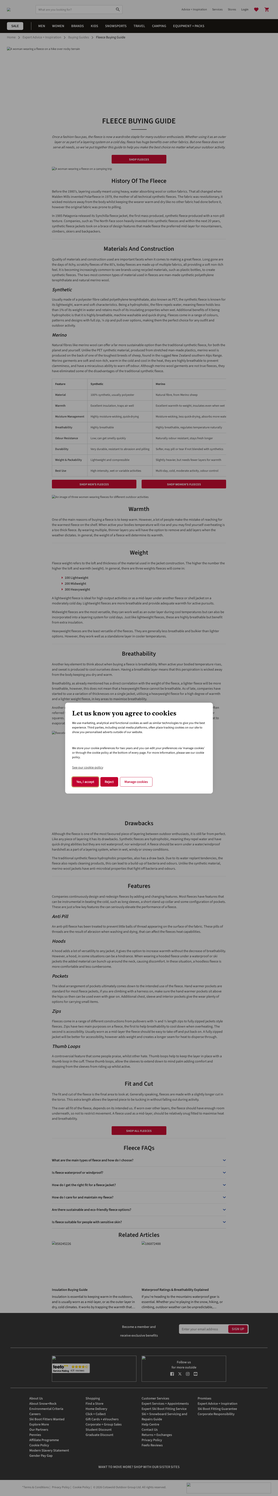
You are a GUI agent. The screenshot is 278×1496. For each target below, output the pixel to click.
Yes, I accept (85, 781)
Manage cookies (136, 781)
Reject (109, 781)
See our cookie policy (87, 767)
